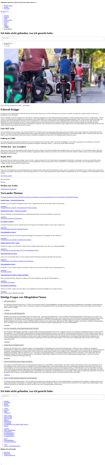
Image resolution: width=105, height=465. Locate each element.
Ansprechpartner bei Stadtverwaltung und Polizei (14, 275)
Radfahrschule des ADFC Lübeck (10, 243)
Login (5, 24)
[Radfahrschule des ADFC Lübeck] (16, 239)
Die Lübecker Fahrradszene (8, 285)
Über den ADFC (8, 417)
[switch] (12, 43)
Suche (5, 29)
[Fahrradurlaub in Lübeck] (17, 261)
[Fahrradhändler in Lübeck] (14, 229)
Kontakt (6, 426)
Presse (5, 23)
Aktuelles (6, 15)
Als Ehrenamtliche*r (9, 433)
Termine (6, 404)
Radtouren (6, 405)
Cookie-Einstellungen (9, 455)
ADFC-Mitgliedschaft (9, 430)
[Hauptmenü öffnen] (4, 13)
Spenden (6, 7)
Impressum (7, 452)
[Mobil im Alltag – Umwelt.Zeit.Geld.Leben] (39, 197)
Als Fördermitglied (9, 434)
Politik (5, 18)
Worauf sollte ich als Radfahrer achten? (14, 345)
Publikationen (7, 421)
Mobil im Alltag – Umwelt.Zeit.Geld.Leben (12, 200)
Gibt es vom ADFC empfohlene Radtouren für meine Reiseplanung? (21, 378)
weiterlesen (7, 310)
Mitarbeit (6, 420)
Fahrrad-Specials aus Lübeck (9, 253)
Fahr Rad (6, 17)
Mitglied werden (8, 5)
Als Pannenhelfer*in (9, 436)
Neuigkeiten (7, 402)
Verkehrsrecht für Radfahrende (9, 189)
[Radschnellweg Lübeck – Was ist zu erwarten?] (19, 207)
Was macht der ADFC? (10, 301)
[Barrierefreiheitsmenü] (1, 13)
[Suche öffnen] (3, 13)
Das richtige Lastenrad (7, 221)
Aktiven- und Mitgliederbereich (12, 446)
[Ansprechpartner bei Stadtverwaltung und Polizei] (6, 271)
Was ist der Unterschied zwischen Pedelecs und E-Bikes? (18, 361)
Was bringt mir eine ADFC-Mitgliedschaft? (14, 313)
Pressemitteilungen (9, 440)
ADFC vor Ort (8, 418)
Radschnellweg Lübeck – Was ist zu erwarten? (14, 211)
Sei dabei (6, 21)
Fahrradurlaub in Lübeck (8, 264)
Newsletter (7, 8)
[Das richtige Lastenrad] (11, 218)
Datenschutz (7, 453)
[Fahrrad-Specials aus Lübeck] (19, 250)
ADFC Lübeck (8, 20)
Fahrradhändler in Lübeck (8, 232)
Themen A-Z (7, 413)
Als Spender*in (8, 431)
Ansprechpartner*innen (10, 441)
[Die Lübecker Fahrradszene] (8, 282)
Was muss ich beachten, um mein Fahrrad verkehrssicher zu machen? (21, 328)
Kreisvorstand (7, 423)
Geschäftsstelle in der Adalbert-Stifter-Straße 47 (16, 424)
